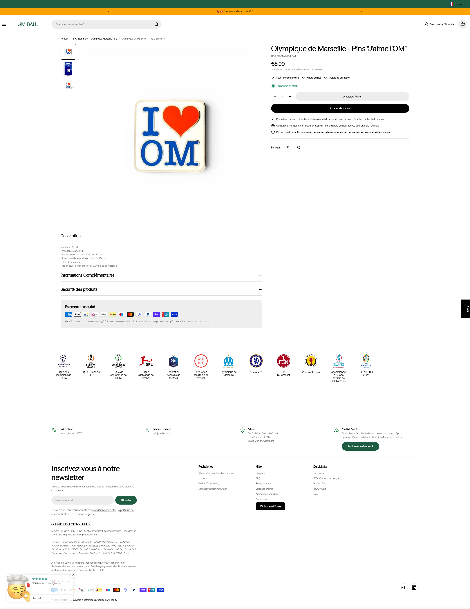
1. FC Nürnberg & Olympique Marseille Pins (95, 38)
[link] (339, 368)
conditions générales (104, 510)
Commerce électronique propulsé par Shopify (93, 599)
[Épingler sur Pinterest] (298, 147)
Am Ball (64, 599)
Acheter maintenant (340, 108)
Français (459, 4)
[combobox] (106, 24)
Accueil (64, 38)
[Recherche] (156, 24)
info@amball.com (162, 433)
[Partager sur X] (287, 147)
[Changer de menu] (4, 24)
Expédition (287, 69)
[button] (108, 11)
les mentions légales (82, 514)
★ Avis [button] (468, 308)
